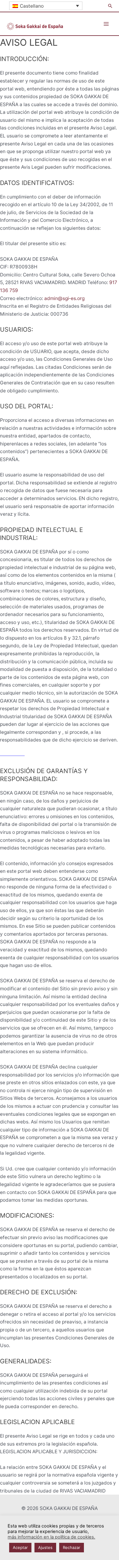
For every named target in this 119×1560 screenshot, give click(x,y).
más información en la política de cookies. (51, 1537)
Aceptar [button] (20, 1547)
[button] (110, 6)
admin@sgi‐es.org (64, 298)
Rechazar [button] (71, 1547)
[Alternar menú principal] (106, 23)
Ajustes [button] (45, 1547)
